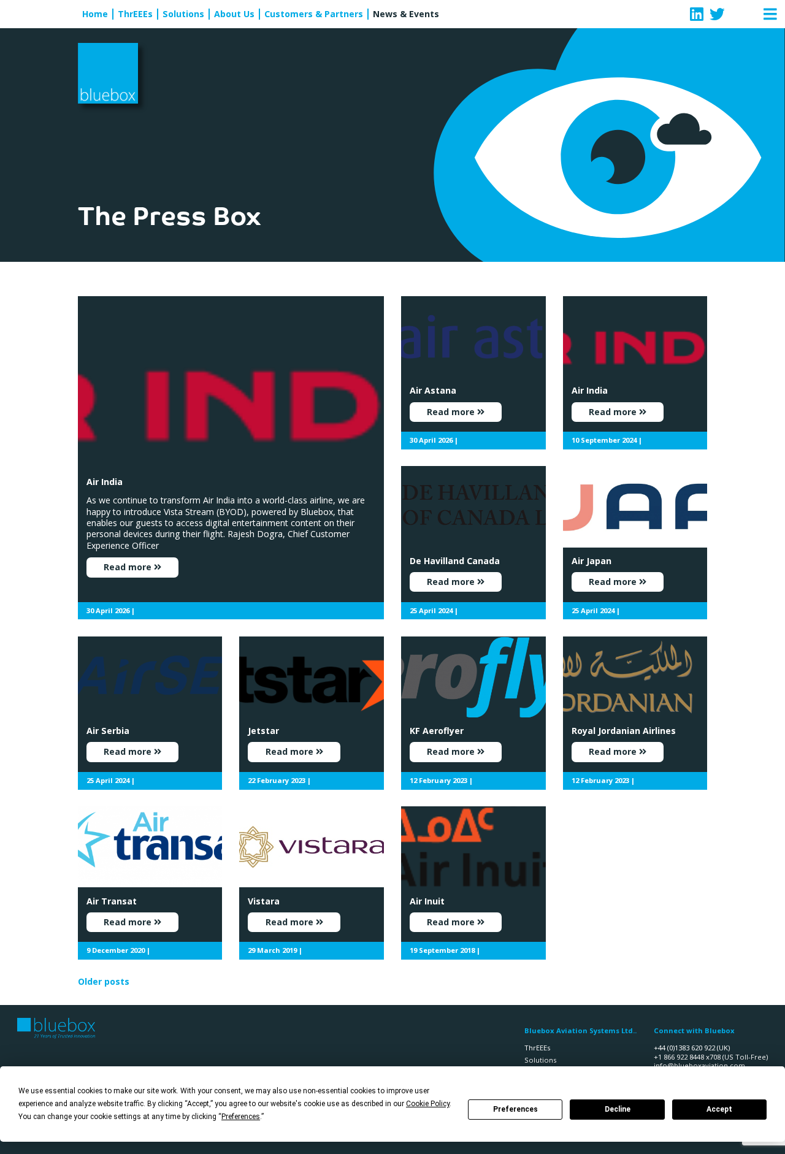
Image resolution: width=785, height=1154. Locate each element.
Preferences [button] (240, 1116)
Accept (719, 1109)
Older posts (103, 981)
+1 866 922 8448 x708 (687, 1056)
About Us (234, 14)
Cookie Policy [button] (428, 1103)
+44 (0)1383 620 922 (684, 1047)
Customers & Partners (313, 14)
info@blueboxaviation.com (699, 1065)
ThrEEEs (135, 14)
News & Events (406, 14)
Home (95, 14)
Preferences (515, 1109)
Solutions (183, 14)
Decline (617, 1109)
